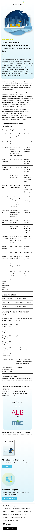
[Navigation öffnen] (3, 4)
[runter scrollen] (3, 55)
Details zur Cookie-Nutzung (10, 520)
